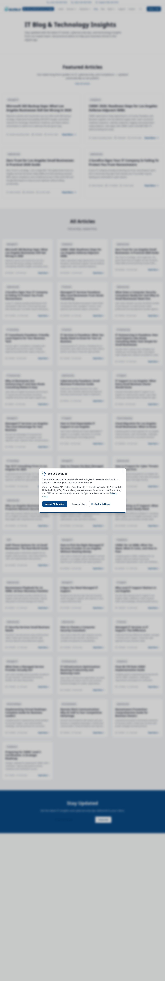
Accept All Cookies (54, 504)
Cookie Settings (102, 504)
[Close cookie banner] (122, 472)
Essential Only (79, 504)
